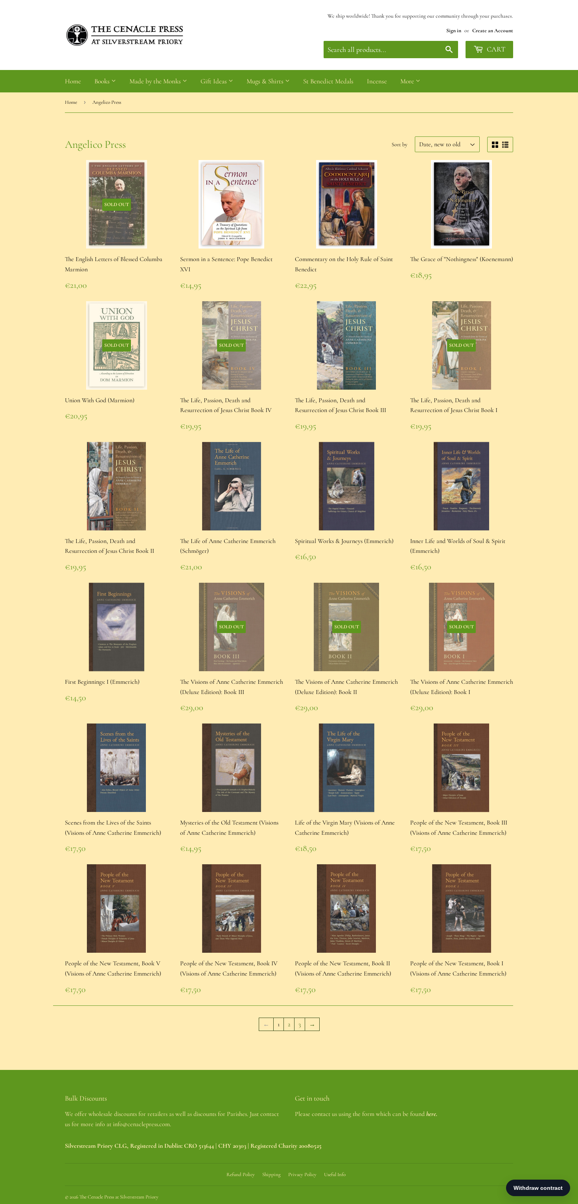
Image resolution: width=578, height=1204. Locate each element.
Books (102, 81)
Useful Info (335, 1174)
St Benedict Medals (328, 81)
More (408, 81)
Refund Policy (240, 1174)
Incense (377, 81)
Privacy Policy (302, 1174)
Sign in (453, 30)
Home (73, 81)
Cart (495, 49)
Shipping (271, 1174)
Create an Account (492, 30)
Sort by (399, 144)
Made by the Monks (155, 81)
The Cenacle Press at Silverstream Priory (118, 1197)
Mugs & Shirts (266, 81)
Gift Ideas (214, 81)
